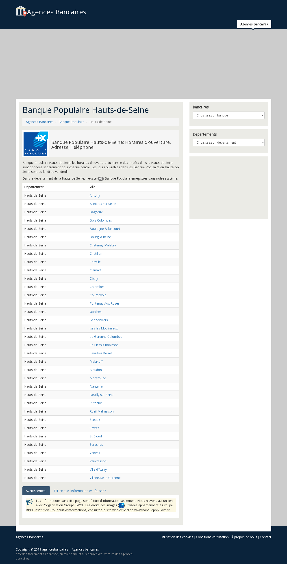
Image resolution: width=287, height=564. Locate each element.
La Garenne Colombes (106, 336)
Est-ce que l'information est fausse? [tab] (80, 491)
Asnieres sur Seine (103, 204)
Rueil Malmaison (102, 411)
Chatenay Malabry (103, 245)
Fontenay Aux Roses (105, 303)
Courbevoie (98, 295)
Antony (95, 195)
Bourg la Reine (100, 237)
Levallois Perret (101, 353)
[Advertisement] (143, 64)
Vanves (95, 453)
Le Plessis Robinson (104, 345)
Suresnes (96, 444)
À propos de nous (244, 537)
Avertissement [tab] (36, 491)
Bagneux (96, 212)
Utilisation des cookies (177, 537)
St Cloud (96, 436)
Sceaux (95, 419)
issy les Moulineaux (104, 328)
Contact (265, 537)
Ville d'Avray (98, 469)
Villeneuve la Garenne (105, 478)
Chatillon (96, 253)
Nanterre (96, 386)
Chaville (95, 262)
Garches (96, 311)
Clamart (95, 270)
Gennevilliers (99, 320)
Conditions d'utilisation (212, 537)
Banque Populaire (71, 122)
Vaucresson (98, 461)
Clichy (94, 278)
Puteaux (96, 403)
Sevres (94, 428)
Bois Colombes (101, 220)
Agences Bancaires (56, 11)
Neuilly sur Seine (101, 395)
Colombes (97, 287)
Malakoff (96, 361)
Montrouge (98, 378)
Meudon (96, 370)
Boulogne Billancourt (105, 228)
